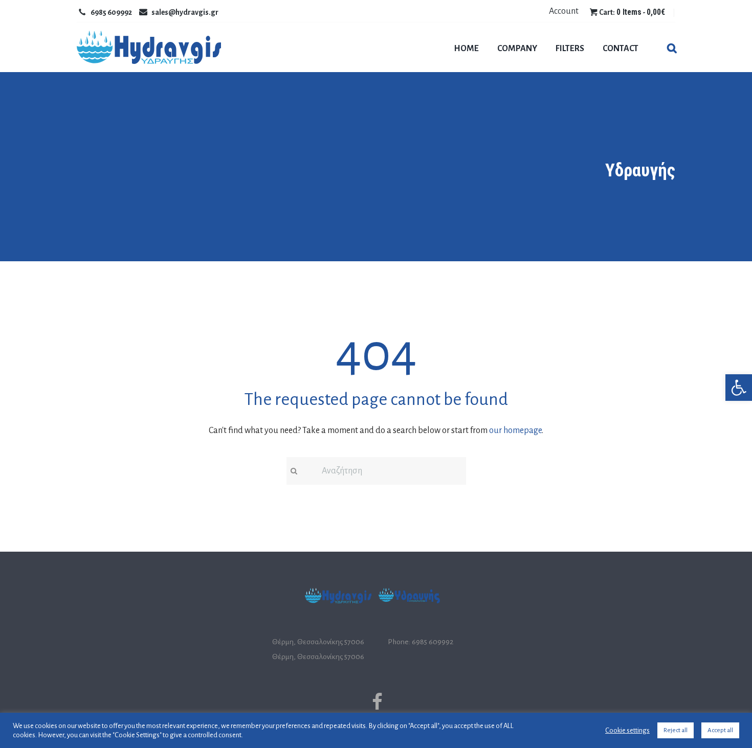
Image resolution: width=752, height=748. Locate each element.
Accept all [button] (720, 730)
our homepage (515, 430)
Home (466, 48)
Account (564, 11)
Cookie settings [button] (627, 730)
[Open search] (671, 49)
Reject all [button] (675, 730)
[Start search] (293, 471)
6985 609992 (111, 12)
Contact (620, 48)
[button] (738, 387)
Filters (570, 48)
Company (517, 48)
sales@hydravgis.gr (184, 12)
